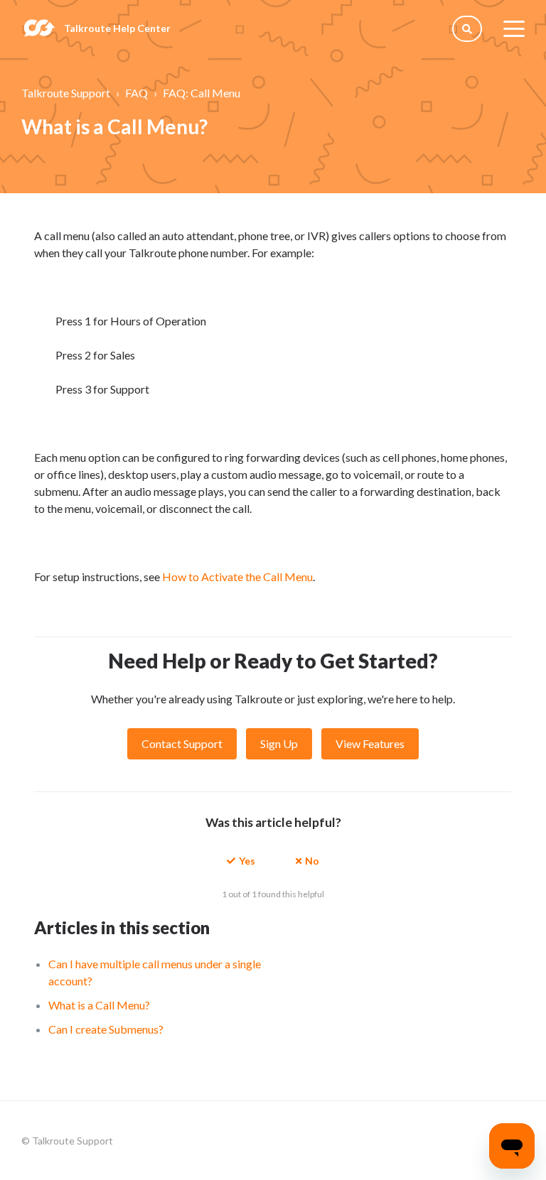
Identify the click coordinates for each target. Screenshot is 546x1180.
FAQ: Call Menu (201, 92)
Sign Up (279, 743)
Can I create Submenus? (106, 1029)
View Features (370, 743)
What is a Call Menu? (99, 1005)
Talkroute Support (65, 92)
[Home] (39, 28)
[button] (241, 860)
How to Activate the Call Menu (237, 576)
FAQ (136, 92)
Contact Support (182, 743)
